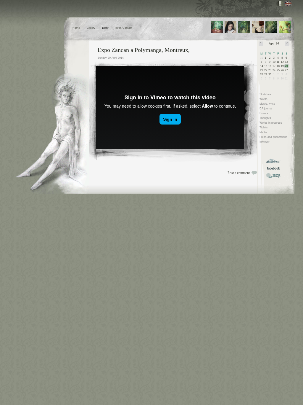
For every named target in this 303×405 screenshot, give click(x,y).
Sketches (265, 94)
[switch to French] (280, 3)
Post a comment (239, 173)
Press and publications (273, 136)
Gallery (91, 27)
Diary (105, 27)
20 (286, 66)
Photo (263, 132)
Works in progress (271, 122)
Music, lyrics (267, 103)
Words (263, 99)
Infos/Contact (123, 27)
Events (264, 113)
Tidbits (264, 127)
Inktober (265, 141)
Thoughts (265, 118)
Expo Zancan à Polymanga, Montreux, (144, 50)
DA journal (266, 108)
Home (76, 27)
